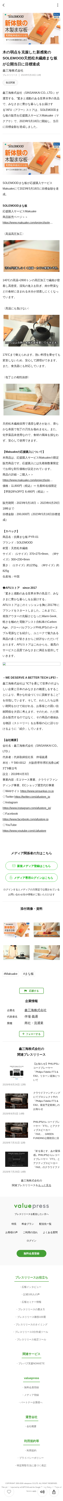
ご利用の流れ (30, 1232)
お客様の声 (11, 1232)
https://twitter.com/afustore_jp (32, 796)
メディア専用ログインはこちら (33, 877)
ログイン (31, 1240)
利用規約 (31, 1450)
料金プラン (28, 1223)
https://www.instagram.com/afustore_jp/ (27, 808)
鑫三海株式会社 (13, 70)
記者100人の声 (31, 1294)
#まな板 (28, 973)
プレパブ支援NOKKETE (31, 1363)
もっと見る (44, 1185)
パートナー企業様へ (31, 1402)
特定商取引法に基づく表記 (31, 1465)
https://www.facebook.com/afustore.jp (25, 819)
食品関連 (10, 82)
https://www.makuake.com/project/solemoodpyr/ (29, 222)
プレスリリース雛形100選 (31, 1316)
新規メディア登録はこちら (34, 865)
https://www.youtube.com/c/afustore (24, 830)
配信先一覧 (45, 1223)
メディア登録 (31, 1395)
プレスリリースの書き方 (31, 1309)
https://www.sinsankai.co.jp (37, 791)
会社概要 (31, 1426)
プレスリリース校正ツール (31, 1339)
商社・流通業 (33, 1023)
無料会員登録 (31, 1253)
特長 (14, 1223)
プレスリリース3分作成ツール (31, 1331)
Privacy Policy (46, 1487)
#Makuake (10, 973)
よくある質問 (50, 1232)
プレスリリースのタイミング (31, 1324)
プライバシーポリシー (31, 1457)
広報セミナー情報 (31, 1302)
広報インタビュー (31, 1287)
